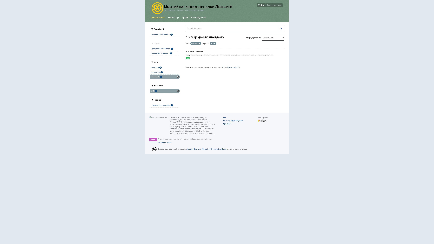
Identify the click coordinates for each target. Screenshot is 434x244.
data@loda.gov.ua (164, 142)
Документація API (233, 67)
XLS (188, 58)
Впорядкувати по (253, 38)
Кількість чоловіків (194, 51)
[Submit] (281, 28)
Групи (185, 17)
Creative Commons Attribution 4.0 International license (207, 149)
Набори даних (158, 17)
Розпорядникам (198, 17)
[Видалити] (199, 43)
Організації (173, 17)
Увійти (261, 5)
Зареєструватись (274, 5)
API (223, 67)
